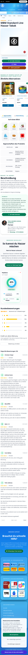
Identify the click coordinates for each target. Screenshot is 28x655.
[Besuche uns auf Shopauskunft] (21, 593)
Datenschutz (6, 618)
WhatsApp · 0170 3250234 (15, 232)
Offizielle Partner (7, 610)
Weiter (24, 520)
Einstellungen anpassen (14, 644)
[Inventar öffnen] (18, 5)
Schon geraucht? (15, 67)
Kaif (18, 100)
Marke (10, 15)
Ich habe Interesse (15, 214)
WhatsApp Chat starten (15, 551)
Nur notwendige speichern (14, 639)
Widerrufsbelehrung (8, 615)
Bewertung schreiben (14, 344)
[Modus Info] (27, 13)
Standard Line (20, 15)
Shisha (3, 9)
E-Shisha (12, 9)
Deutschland (23, 1)
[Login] (14, 5)
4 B (3, 100)
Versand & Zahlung (8, 613)
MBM (14, 15)
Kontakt (5, 608)
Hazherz (5, 273)
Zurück (3, 520)
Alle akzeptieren (14, 634)
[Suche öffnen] (21, 5)
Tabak (20, 9)
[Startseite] (2, 5)
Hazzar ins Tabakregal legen (14, 265)
